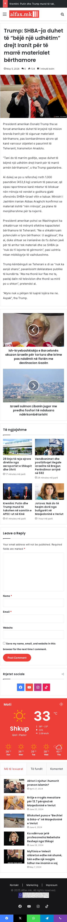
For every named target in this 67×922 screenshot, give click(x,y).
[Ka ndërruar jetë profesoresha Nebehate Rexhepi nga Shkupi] (14, 839)
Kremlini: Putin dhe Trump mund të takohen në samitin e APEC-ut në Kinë (17, 508)
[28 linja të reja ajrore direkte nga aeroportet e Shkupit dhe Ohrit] (17, 447)
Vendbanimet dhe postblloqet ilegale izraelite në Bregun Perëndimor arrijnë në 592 (48, 466)
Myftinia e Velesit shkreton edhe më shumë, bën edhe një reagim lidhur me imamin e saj (44, 857)
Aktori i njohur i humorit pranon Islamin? (43, 783)
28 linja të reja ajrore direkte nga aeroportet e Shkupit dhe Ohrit (17, 464)
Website (8, 627)
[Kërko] (62, 15)
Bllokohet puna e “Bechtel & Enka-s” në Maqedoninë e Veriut (44, 819)
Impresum (51, 884)
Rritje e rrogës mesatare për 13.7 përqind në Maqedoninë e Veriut (43, 801)
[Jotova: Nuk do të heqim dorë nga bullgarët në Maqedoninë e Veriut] (49, 491)
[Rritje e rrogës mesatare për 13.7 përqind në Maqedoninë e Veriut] (14, 803)
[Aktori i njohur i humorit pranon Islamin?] (14, 786)
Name (7, 595)
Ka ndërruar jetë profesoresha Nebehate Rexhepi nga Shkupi (43, 837)
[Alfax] (24, 14)
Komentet (56, 769)
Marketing (32, 884)
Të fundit (36, 769)
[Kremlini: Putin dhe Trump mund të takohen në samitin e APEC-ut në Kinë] (17, 491)
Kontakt (14, 884)
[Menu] (5, 15)
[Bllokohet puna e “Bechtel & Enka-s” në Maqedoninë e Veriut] (14, 821)
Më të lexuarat (13, 769)
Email (7, 611)
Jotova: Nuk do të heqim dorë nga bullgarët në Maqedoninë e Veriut (49, 508)
